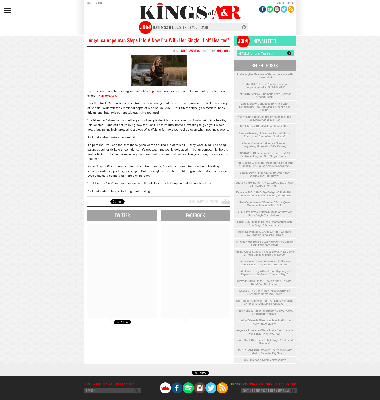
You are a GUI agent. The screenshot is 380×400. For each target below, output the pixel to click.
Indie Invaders (190, 50)
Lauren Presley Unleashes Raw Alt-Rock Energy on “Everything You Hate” (264, 135)
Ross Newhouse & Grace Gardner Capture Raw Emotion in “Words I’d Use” (264, 233)
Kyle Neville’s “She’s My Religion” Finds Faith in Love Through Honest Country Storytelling (264, 194)
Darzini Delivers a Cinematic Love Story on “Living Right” (264, 96)
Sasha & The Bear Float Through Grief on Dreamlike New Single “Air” (264, 292)
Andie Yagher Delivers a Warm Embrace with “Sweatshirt (265, 76)
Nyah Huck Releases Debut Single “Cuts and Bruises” (265, 342)
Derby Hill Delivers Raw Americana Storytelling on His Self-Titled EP (265, 86)
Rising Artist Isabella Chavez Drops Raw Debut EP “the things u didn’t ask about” (264, 253)
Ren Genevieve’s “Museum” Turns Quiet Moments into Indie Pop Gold (264, 204)
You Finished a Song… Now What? (264, 360)
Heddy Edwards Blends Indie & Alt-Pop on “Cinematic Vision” (265, 322)
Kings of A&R (256, 383)
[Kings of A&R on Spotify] (270, 9)
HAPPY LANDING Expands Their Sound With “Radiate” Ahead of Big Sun (264, 352)
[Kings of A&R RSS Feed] (291, 9)
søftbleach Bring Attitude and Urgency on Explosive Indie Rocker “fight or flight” (264, 273)
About (98, 3)
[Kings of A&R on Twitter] (284, 9)
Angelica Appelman (149, 91)
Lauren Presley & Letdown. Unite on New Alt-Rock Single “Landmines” (264, 214)
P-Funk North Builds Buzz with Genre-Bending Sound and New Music (264, 243)
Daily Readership (285, 3)
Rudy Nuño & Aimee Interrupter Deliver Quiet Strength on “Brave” (264, 312)
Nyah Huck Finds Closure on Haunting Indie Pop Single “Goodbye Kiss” (265, 118)
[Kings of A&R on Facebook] (262, 9)
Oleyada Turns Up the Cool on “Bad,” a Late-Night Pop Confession (264, 283)
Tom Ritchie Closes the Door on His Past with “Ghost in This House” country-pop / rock (264, 164)
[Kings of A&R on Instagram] (277, 9)
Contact (107, 383)
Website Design (274, 383)
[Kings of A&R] (165, 387)
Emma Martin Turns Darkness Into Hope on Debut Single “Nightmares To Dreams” (264, 263)
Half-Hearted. (107, 95)
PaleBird (291, 383)
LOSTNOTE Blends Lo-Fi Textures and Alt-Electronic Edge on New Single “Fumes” (264, 155)
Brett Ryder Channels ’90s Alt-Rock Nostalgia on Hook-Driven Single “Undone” (264, 302)
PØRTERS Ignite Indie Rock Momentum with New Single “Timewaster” (264, 223)
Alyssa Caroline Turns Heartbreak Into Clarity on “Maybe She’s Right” (264, 184)
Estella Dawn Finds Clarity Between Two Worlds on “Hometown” (265, 174)
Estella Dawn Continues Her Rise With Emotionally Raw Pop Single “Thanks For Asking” (264, 107)
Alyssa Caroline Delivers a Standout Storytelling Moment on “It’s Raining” (265, 145)
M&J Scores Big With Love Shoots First (264, 126)
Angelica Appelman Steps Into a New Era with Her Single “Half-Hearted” (159, 40)
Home (88, 3)
